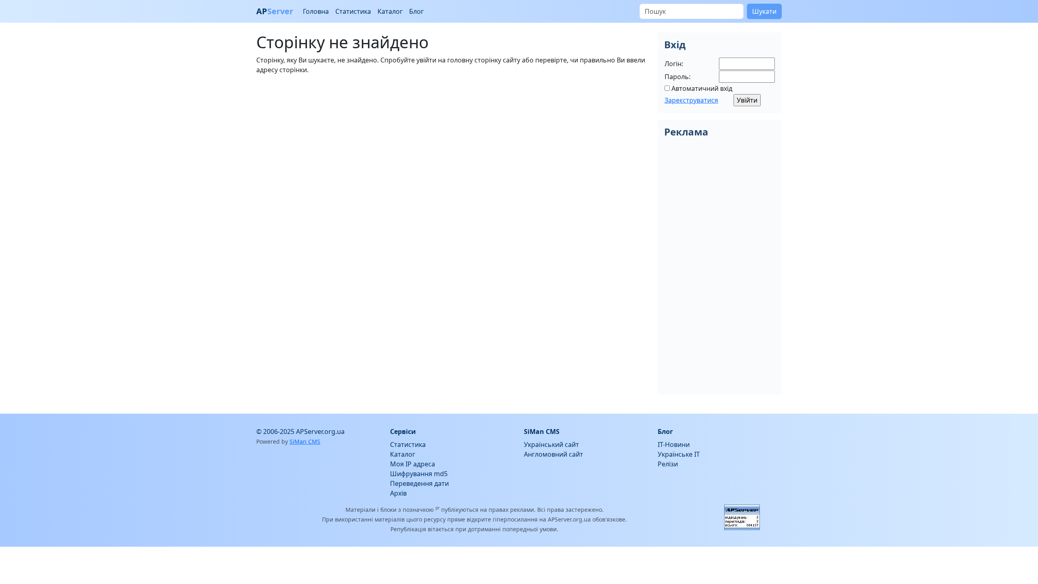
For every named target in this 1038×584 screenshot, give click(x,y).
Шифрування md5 (419, 473)
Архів (398, 493)
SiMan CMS (305, 441)
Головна (316, 11)
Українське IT (679, 454)
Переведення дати (419, 483)
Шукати (764, 11)
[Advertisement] (452, 138)
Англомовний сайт (553, 454)
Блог (416, 11)
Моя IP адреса (412, 463)
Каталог (390, 11)
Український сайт (551, 444)
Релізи (668, 463)
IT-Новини (674, 444)
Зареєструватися (691, 100)
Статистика (353, 11)
